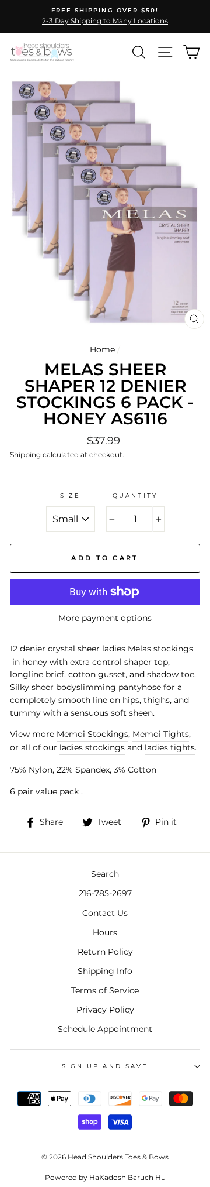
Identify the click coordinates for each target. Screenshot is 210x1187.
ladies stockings (92, 747)
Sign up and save (105, 1066)
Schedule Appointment (105, 1029)
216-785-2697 (105, 893)
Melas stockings (160, 648)
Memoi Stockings (92, 734)
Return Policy (105, 951)
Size (70, 495)
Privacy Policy (105, 1009)
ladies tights (170, 747)
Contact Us (105, 913)
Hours (105, 932)
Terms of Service (105, 990)
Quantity (135, 495)
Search (105, 874)
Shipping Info (105, 971)
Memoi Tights (160, 734)
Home (102, 349)
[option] (105, 16)
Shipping (25, 455)
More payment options (105, 618)
